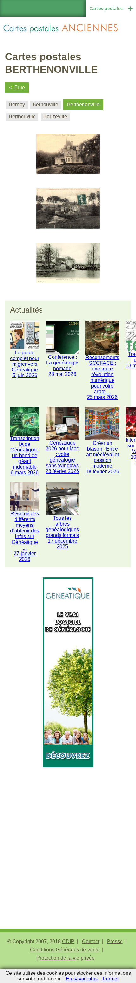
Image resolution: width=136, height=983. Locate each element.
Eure (19, 87)
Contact (90, 941)
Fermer (111, 978)
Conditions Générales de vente (65, 949)
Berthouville (22, 116)
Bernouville (45, 104)
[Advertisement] (68, 835)
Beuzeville (55, 116)
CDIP (68, 941)
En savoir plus (82, 978)
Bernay (17, 104)
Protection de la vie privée (65, 958)
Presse (115, 941)
